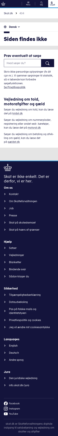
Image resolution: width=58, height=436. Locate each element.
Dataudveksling (18, 301)
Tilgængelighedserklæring (25, 294)
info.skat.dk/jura (19, 385)
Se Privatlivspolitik (14, 87)
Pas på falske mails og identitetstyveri (22, 311)
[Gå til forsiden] (3, 4)
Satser (13, 247)
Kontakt (13, 194)
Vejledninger (16, 255)
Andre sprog (16, 359)
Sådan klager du (19, 276)
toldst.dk (17, 113)
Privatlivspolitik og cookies (25, 320)
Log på (52, 5)
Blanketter (15, 262)
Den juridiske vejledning (23, 378)
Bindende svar (17, 269)
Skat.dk (8, 13)
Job (11, 208)
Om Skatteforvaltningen (23, 201)
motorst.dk (34, 127)
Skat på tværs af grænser (24, 229)
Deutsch (14, 352)
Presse (13, 215)
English (13, 345)
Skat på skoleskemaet (22, 222)
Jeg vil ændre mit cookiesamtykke (29, 327)
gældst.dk (14, 141)
